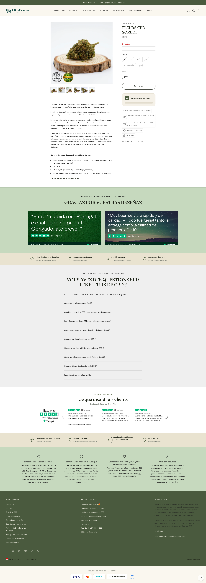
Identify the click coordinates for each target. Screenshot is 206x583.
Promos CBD (118, 10)
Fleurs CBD (59, 10)
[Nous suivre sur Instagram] (19, 551)
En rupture (139, 86)
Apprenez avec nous (89, 520)
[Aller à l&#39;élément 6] (92, 90)
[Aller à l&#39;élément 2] (61, 90)
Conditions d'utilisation (15, 538)
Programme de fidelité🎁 (90, 504)
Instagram (85, 524)
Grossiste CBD (11, 512)
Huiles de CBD (89, 10)
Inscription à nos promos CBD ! (93, 512)
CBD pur (104, 10)
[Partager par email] (142, 141)
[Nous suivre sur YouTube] (25, 551)
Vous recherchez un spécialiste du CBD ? (170, 536)
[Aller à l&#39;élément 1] (54, 90)
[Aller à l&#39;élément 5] (84, 90)
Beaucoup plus (135, 10)
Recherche (10, 504)
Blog (149, 10)
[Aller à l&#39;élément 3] (69, 90)
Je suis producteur (13, 516)
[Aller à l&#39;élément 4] (76, 90)
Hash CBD (73, 10)
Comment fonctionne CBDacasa (93, 516)
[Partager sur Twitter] (135, 141)
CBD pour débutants (89, 532)
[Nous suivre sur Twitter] (13, 551)
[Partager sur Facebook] (132, 141)
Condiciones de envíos (14, 520)
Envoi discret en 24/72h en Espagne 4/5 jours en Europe (104, 3)
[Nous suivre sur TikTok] (32, 551)
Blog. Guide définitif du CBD (91, 528)
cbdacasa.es (128, 23)
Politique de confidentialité (16, 535)
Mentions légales (12, 542)
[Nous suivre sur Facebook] (7, 551)
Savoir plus (158, 531)
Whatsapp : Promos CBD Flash (93, 508)
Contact (9, 508)
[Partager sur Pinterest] (138, 141)
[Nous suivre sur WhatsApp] (38, 551)
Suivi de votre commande (16, 524)
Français (30, 559)
